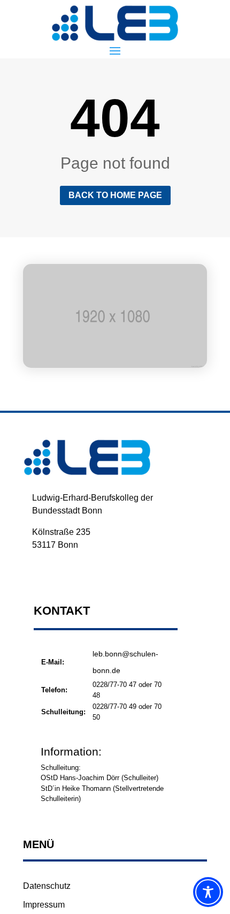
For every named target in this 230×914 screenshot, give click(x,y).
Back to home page (115, 195)
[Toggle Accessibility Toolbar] (208, 892)
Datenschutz (47, 885)
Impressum (44, 904)
